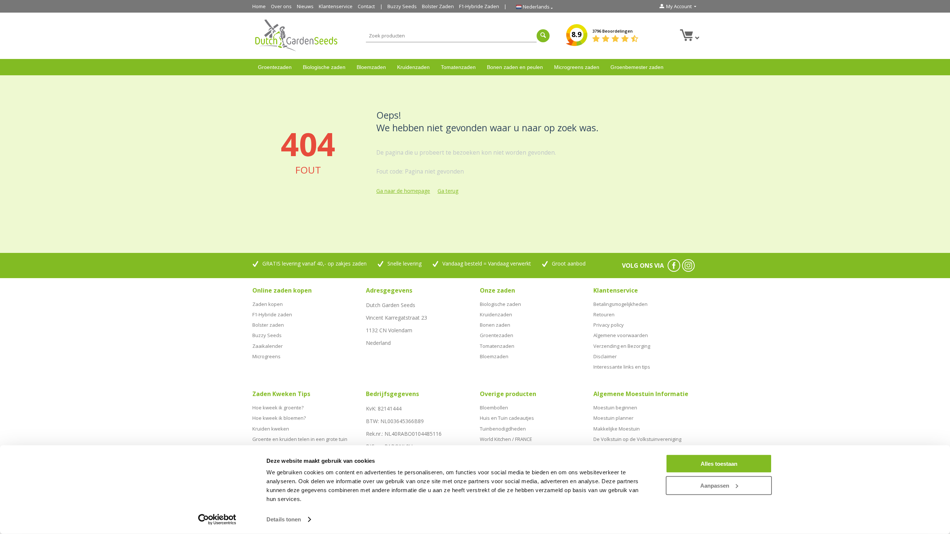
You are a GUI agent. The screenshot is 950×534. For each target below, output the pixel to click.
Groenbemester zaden (637, 67)
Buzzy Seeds (402, 6)
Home (259, 6)
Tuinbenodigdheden (503, 428)
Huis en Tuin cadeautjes (507, 418)
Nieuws (305, 6)
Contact (366, 6)
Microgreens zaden (576, 67)
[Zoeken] (543, 35)
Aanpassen (714, 485)
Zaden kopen (267, 304)
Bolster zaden (268, 325)
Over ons (281, 6)
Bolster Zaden (438, 6)
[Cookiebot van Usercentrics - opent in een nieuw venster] (217, 519)
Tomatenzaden (458, 67)
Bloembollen (494, 407)
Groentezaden (275, 67)
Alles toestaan (719, 464)
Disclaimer (605, 356)
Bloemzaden (371, 67)
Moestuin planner (613, 418)
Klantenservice (336, 6)
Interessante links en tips (621, 366)
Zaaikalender (267, 346)
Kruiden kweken (270, 428)
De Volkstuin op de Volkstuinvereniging (637, 439)
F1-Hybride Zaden (479, 6)
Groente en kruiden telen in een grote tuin (299, 439)
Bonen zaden (495, 325)
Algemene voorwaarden (620, 335)
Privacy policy (608, 325)
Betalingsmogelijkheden (620, 304)
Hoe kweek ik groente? (278, 407)
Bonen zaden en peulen (515, 67)
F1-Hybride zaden (272, 314)
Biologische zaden (324, 67)
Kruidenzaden (413, 67)
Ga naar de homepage (403, 190)
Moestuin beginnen (615, 407)
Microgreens (266, 356)
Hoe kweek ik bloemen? (279, 418)
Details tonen (283, 519)
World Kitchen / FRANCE (506, 439)
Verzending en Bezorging (621, 346)
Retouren (604, 314)
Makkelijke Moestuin (616, 428)
